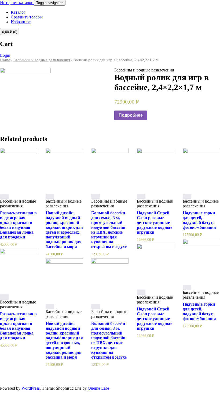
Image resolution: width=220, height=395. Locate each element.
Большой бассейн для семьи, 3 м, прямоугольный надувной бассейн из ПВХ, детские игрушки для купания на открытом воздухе (109, 230)
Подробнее (131, 115)
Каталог (18, 12)
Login (5, 55)
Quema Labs (98, 388)
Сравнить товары (27, 17)
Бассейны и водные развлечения (41, 60)
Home (5, 60)
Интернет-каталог (17, 2)
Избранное (21, 22)
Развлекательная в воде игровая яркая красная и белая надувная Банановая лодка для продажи (18, 225)
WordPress (30, 388)
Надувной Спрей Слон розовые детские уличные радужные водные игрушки (154, 222)
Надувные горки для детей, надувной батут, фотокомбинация (199, 220)
